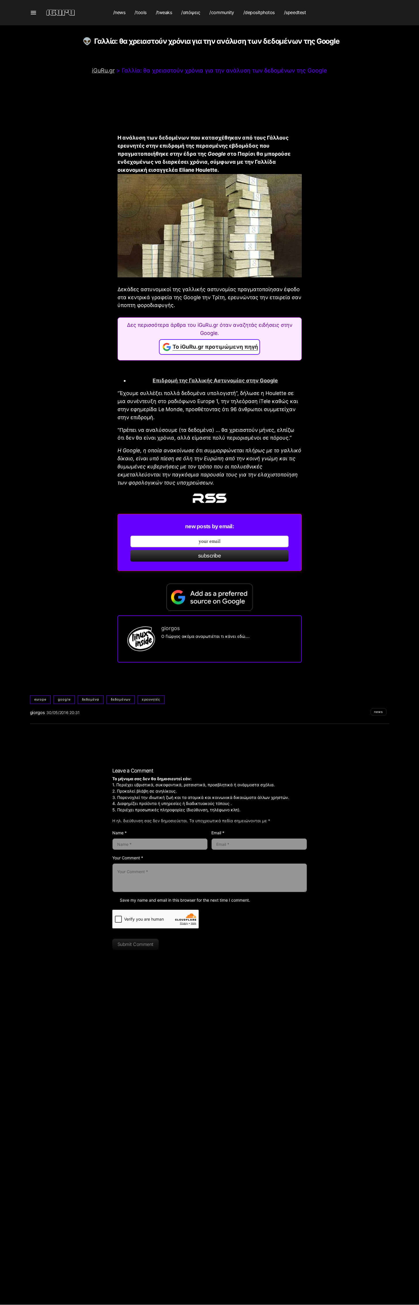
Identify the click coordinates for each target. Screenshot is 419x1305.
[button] (33, 12)
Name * (119, 832)
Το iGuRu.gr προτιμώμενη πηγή (215, 347)
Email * (217, 832)
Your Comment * (127, 857)
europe (40, 699)
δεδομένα (90, 699)
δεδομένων (121, 699)
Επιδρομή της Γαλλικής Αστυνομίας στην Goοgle (215, 380)
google (64, 699)
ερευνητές (151, 699)
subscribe (209, 556)
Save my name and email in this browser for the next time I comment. (185, 900)
